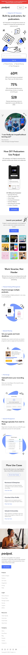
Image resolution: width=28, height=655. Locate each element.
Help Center (4, 623)
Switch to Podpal (5, 575)
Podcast (3, 638)
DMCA (3, 608)
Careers (3, 640)
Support (3, 605)
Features (3, 578)
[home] (6, 7)
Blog (3, 635)
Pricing (3, 585)
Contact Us (4, 643)
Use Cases (4, 580)
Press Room (4, 633)
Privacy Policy (5, 598)
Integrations (4, 583)
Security (3, 603)
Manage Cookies (5, 600)
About (3, 631)
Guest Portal (4, 620)
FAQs (3, 587)
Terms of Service (5, 595)
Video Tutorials (5, 615)
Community (4, 618)
